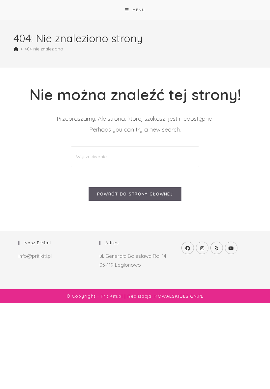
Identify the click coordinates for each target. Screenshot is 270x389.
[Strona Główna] (16, 48)
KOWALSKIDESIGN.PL (178, 296)
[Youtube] (231, 248)
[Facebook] (187, 248)
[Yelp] (216, 248)
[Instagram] (202, 248)
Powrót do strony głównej (135, 193)
